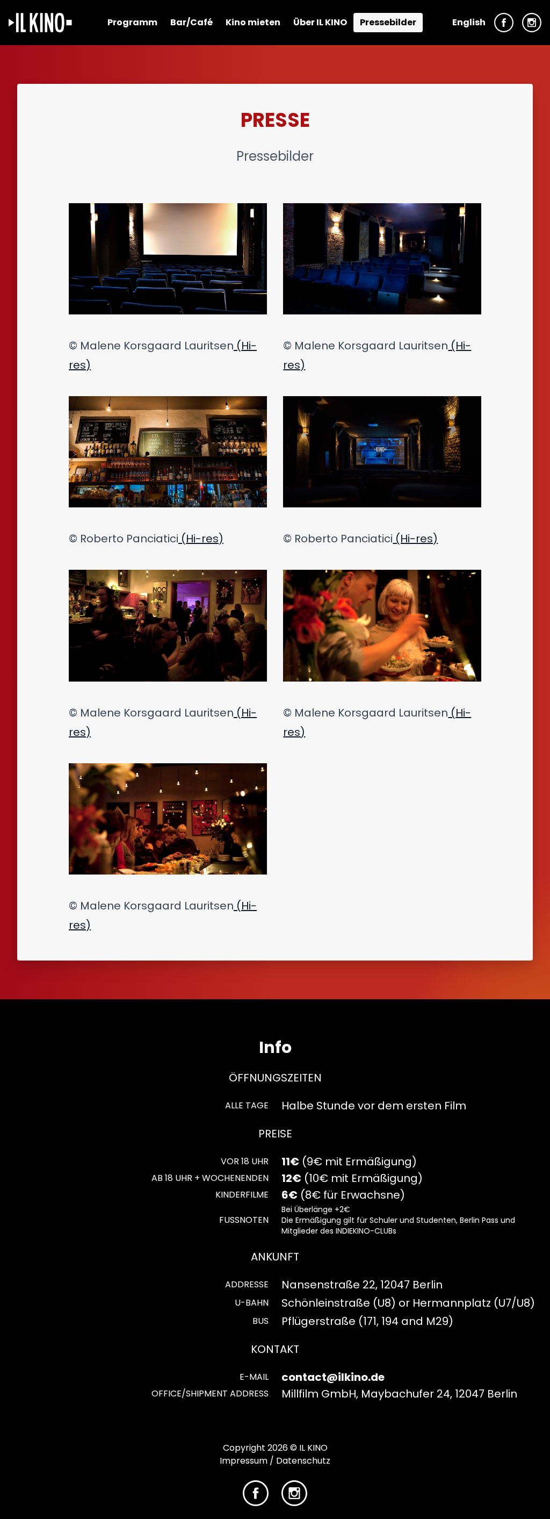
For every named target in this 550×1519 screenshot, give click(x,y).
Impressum (243, 1460)
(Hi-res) (200, 538)
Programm (132, 22)
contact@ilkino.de (333, 1377)
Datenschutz (303, 1460)
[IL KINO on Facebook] (503, 22)
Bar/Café (191, 22)
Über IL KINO (320, 22)
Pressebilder (388, 22)
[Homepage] (40, 22)
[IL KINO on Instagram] (531, 22)
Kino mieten (253, 22)
